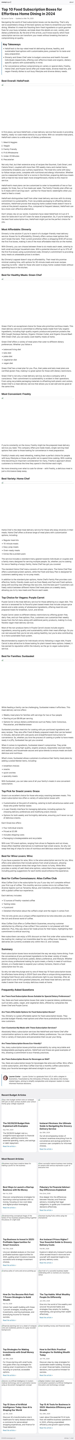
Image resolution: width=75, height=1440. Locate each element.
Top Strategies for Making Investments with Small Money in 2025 (18, 1352)
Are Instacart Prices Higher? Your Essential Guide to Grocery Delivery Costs (56, 1242)
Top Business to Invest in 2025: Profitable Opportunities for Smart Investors (18, 1242)
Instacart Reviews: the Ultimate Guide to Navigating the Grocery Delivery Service (56, 1126)
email (72, 1438)
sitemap (66, 1438)
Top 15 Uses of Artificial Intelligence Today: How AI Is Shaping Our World (17, 1407)
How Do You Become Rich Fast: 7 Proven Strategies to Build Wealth (18, 1297)
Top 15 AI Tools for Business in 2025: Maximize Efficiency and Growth (55, 1407)
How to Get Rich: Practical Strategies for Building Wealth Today (55, 1352)
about (71, 2)
